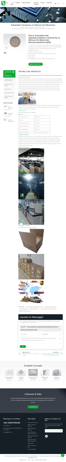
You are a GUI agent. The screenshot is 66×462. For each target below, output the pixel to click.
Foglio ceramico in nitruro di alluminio (32, 433)
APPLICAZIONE (26, 2)
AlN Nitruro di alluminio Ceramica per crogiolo (33, 378)
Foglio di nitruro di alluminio (32, 429)
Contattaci (49, 2)
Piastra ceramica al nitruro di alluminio (32, 440)
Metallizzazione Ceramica (9, 92)
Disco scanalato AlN (23, 308)
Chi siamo (11, 3)
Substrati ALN (31, 443)
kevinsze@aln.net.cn (7, 432)
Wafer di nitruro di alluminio (24, 310)
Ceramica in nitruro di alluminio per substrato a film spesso (56, 378)
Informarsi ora (36, 64)
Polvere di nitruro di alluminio (9, 97)
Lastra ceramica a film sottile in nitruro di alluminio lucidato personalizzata (11, 107)
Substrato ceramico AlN (34, 308)
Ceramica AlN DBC (32, 449)
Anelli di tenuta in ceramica (32, 425)
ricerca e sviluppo (36, 3)
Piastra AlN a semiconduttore (50, 306)
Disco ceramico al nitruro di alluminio (48, 308)
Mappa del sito (22, 459)
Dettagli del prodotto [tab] (29, 72)
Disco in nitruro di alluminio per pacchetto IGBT (21, 378)
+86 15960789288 (11, 423)
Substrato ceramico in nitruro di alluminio (34, 27)
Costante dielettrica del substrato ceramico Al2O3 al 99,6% (11, 120)
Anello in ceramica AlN (32, 446)
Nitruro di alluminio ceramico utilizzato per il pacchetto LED (9, 378)
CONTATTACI (33, 407)
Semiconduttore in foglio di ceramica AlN (34, 306)
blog (33, 459)
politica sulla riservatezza (41, 459)
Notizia (42, 2)
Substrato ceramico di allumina (9, 85)
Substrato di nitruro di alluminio (33, 436)
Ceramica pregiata (8, 89)
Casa (6, 2)
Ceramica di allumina (32, 422)
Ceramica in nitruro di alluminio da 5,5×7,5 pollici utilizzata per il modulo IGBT (11, 114)
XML (29, 459)
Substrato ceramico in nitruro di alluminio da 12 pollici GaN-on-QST (44, 378)
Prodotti (17, 2)
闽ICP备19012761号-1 (33, 457)
